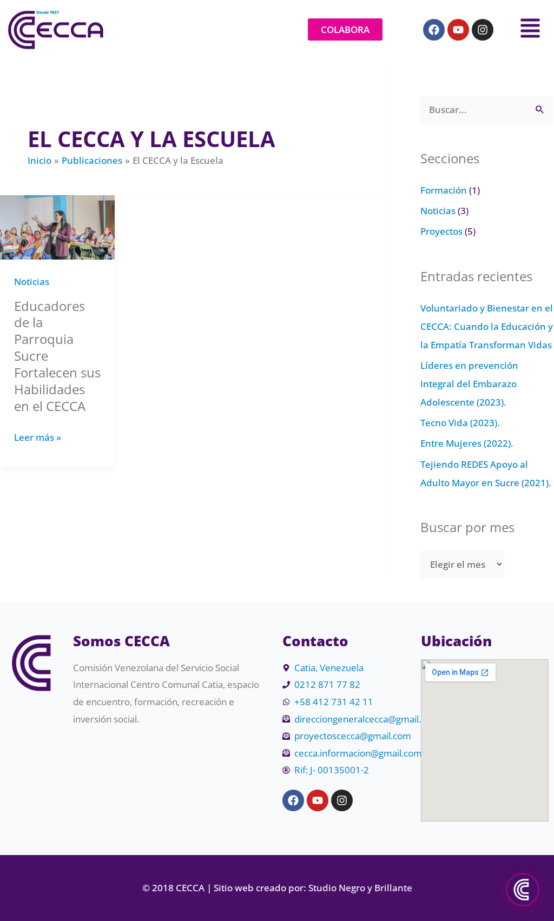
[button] (526, 29)
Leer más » (37, 436)
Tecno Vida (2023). (460, 422)
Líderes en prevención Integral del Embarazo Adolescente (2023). (469, 383)
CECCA (191, 888)
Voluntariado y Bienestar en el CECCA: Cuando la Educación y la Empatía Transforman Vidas (486, 326)
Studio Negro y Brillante (360, 888)
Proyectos (441, 231)
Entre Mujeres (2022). (466, 443)
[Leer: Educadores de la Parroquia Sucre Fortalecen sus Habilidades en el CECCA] (57, 226)
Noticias (31, 281)
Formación (443, 190)
